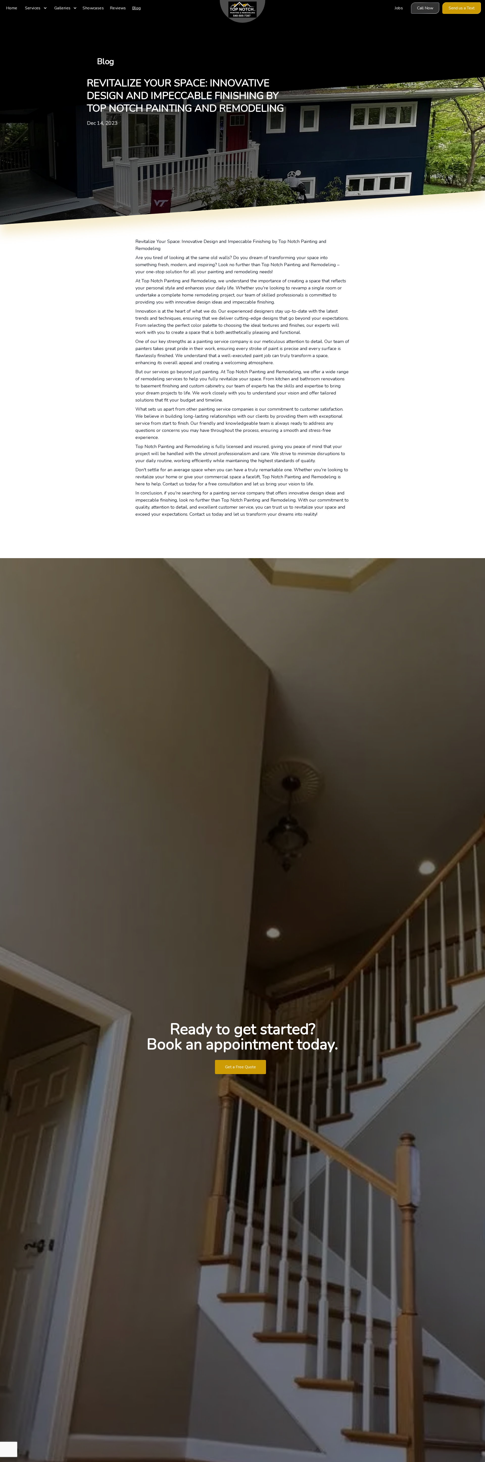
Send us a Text (462, 8)
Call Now (425, 8)
